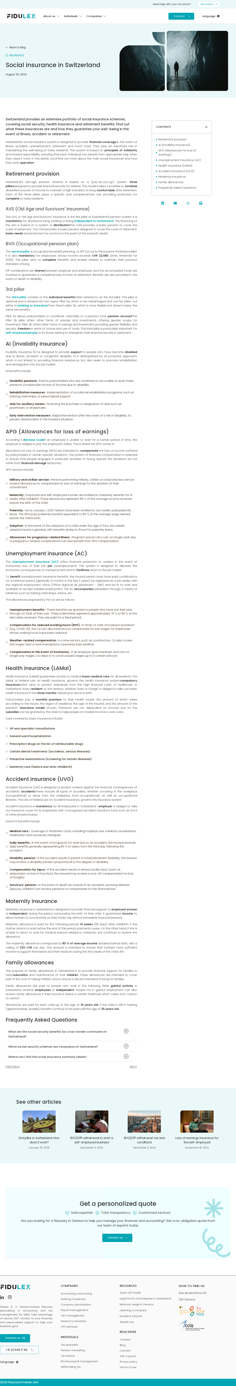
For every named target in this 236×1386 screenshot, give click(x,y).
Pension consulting (73, 1350)
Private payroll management (79, 1361)
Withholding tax (71, 1367)
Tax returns (68, 1356)
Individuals (71, 16)
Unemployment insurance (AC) (35, 562)
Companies (94, 16)
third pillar (19, 297)
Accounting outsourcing (76, 1293)
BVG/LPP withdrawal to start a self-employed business (91, 1140)
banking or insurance (32, 305)
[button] (71, 1033)
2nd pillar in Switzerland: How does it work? (39, 1140)
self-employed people (21, 333)
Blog (122, 1345)
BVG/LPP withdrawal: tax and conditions (144, 1140)
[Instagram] (11, 1297)
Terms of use (128, 1367)
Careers (125, 1339)
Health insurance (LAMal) (175, 166)
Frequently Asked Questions (177, 188)
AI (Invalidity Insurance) (174, 145)
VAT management (73, 1315)
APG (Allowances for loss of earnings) (177, 152)
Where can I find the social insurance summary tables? (47, 1057)
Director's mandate (73, 1321)
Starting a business (73, 1299)
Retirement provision (172, 139)
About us (49, 16)
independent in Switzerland (93, 221)
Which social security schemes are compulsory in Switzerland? (53, 1047)
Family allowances (170, 182)
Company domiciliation (76, 1304)
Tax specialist (69, 1345)
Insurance (16, 55)
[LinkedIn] (3, 1297)
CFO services (69, 1326)
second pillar (21, 252)
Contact (125, 1350)
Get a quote (128, 1356)
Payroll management (74, 1310)
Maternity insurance (172, 177)
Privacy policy (128, 1361)
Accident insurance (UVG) (176, 171)
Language (208, 16)
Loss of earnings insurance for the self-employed (197, 1140)
